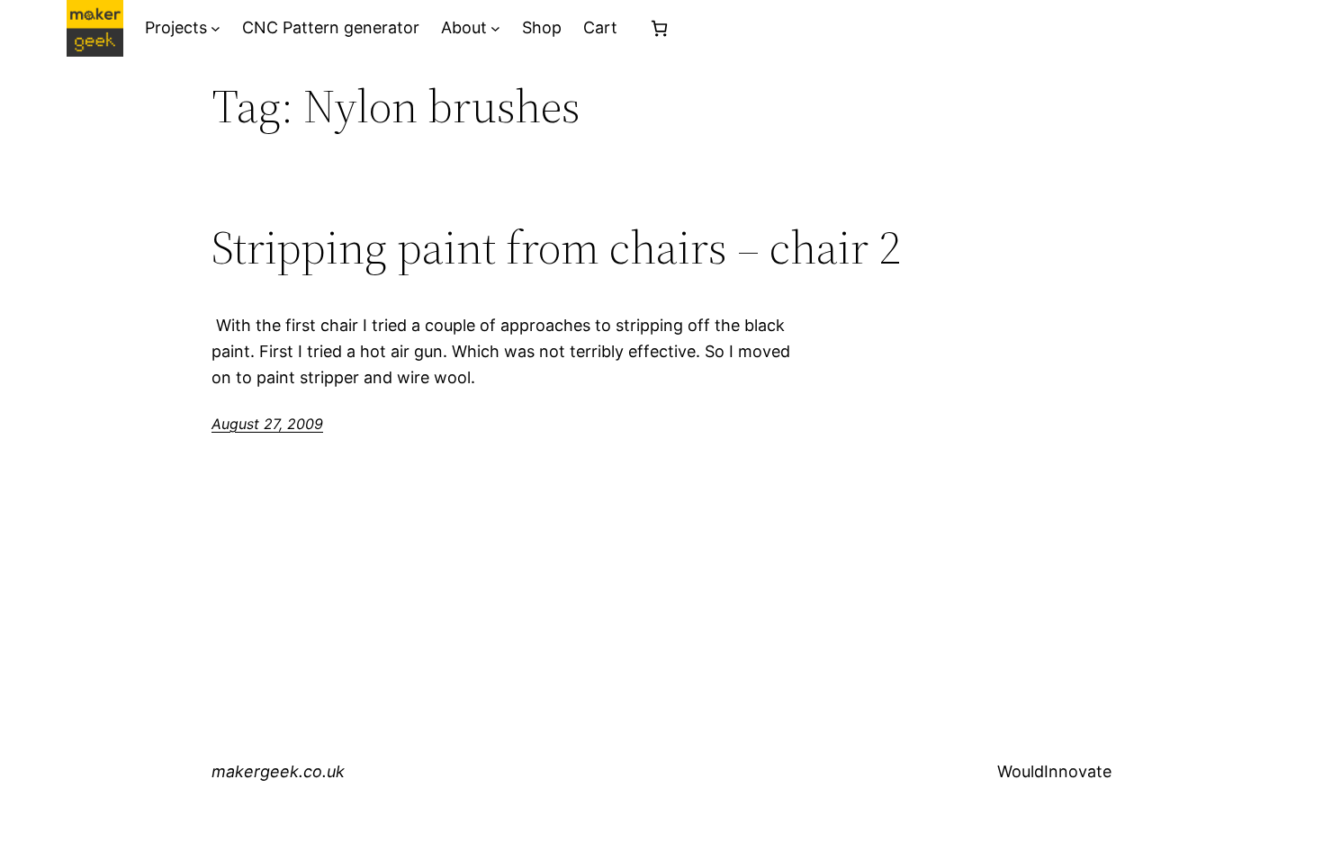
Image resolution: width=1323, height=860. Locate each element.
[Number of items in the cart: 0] (659, 28)
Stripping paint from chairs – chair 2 (556, 247)
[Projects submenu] (215, 28)
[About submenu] (495, 28)
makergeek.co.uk (278, 771)
